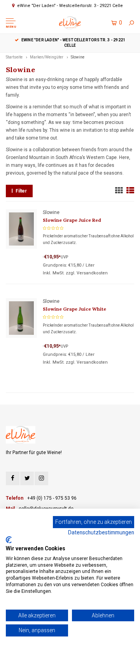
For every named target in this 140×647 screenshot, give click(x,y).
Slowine (77, 57)
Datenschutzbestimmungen (101, 532)
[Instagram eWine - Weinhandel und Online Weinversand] (41, 478)
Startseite (14, 57)
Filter (21, 191)
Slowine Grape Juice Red (72, 220)
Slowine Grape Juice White (74, 309)
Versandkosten (92, 273)
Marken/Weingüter (46, 57)
